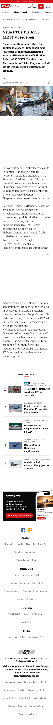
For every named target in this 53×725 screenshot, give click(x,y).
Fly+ (28, 544)
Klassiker (36, 12)
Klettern (43, 690)
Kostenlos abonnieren (19, 515)
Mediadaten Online (17, 637)
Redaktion (31, 599)
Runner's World (36, 706)
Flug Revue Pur (40, 544)
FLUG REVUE (14, 614)
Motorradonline (40, 698)
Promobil (22, 706)
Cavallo (21, 690)
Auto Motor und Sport (27, 682)
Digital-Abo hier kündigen (25, 552)
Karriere (20, 599)
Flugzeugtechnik (20, 12)
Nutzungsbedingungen (18, 583)
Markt (20, 544)
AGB (37, 575)
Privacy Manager (12, 591)
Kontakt (15, 575)
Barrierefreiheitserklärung (35, 591)
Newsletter (9, 544)
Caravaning (9, 690)
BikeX (43, 682)
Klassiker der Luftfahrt (33, 614)
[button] (26, 101)
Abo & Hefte (26, 622)
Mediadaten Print (36, 637)
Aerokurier (10, 682)
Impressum (27, 575)
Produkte (32, 1)
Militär (6, 12)
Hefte (24, 1)
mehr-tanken (10, 698)
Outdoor (11, 706)
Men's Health (24, 698)
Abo (18, 1)
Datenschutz (37, 583)
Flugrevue (31, 690)
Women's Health (26, 714)
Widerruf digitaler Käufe (26, 560)
